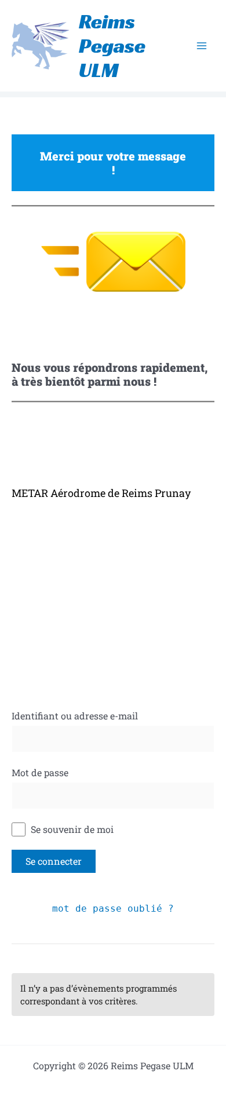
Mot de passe (40, 772)
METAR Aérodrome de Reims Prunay (101, 493)
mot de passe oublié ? (113, 908)
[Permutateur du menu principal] (201, 46)
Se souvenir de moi (71, 829)
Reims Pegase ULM (112, 46)
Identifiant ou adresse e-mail (75, 716)
